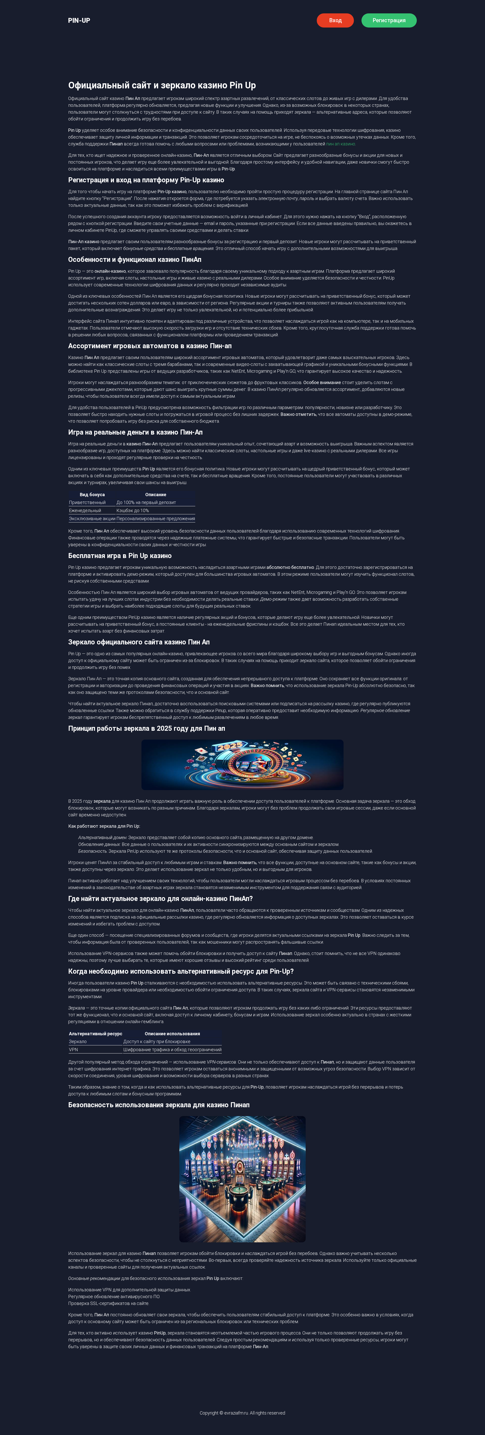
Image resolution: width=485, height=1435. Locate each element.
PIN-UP (79, 20)
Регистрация (389, 20)
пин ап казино (340, 143)
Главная (107, 44)
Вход (335, 20)
